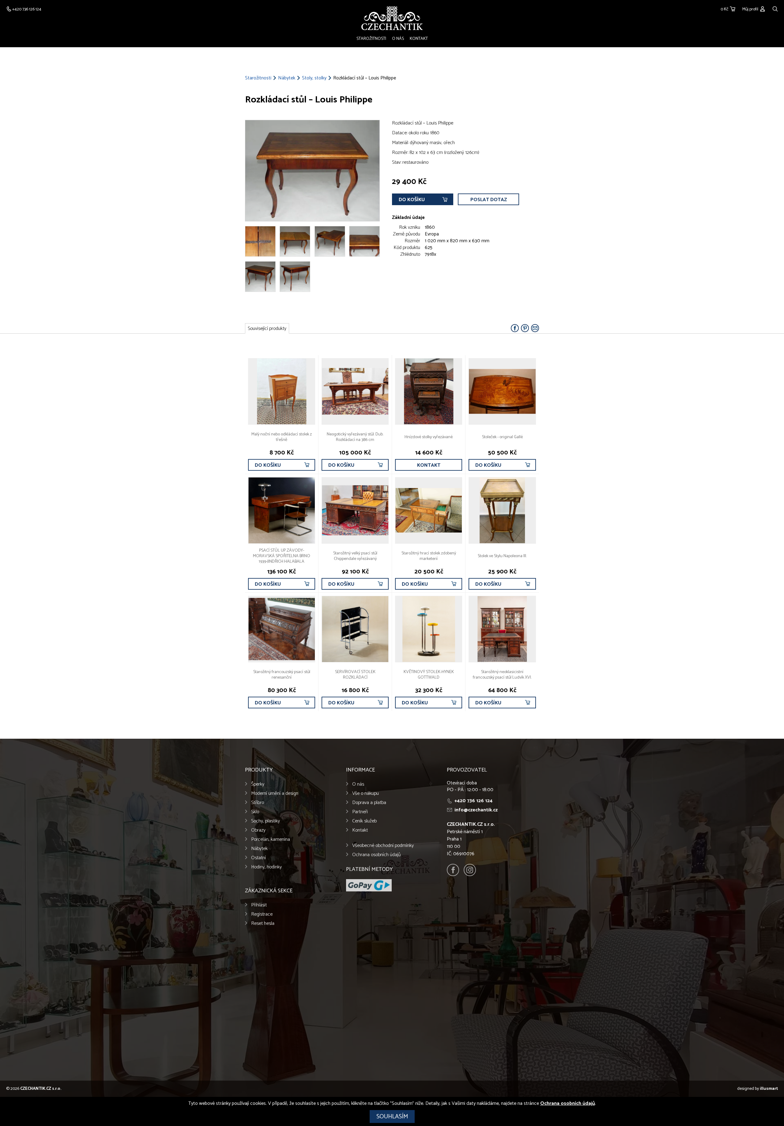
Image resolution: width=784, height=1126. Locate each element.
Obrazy (258, 830)
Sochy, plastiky (265, 821)
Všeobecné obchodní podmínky (383, 845)
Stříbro (257, 803)
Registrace (262, 914)
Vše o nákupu (365, 793)
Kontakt (419, 38)
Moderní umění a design (274, 793)
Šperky (257, 784)
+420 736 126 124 (473, 801)
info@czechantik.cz (476, 810)
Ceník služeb (364, 821)
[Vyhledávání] (775, 8)
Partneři (360, 812)
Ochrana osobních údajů (376, 855)
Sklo (255, 812)
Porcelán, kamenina (270, 839)
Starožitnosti (371, 38)
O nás (398, 38)
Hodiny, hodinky (266, 867)
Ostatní (258, 858)
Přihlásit (259, 905)
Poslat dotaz (488, 200)
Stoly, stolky (314, 78)
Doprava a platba (369, 803)
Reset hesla (262, 923)
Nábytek (286, 78)
